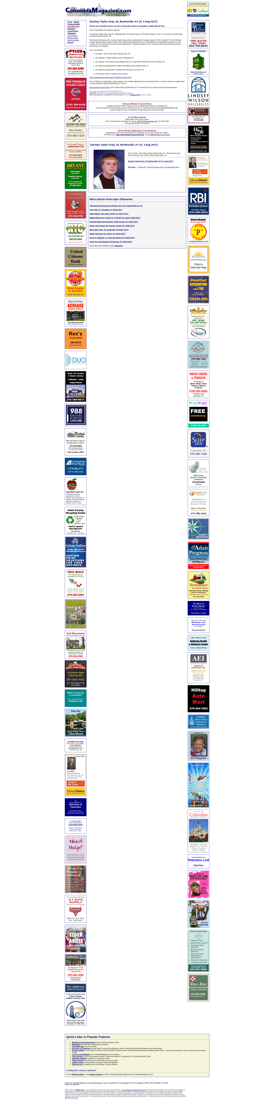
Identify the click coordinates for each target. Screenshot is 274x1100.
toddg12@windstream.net (147, 121)
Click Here (198, 865)
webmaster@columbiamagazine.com (135, 1090)
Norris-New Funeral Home (99, 88)
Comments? (142, 167)
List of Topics (72, 36)
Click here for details (75, 157)
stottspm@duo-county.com (160, 135)
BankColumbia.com (198, 72)
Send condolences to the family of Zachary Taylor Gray (110, 78)
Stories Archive (73, 40)
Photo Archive (73, 38)
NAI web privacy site (71, 1097)
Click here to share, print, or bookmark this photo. (163, 167)
